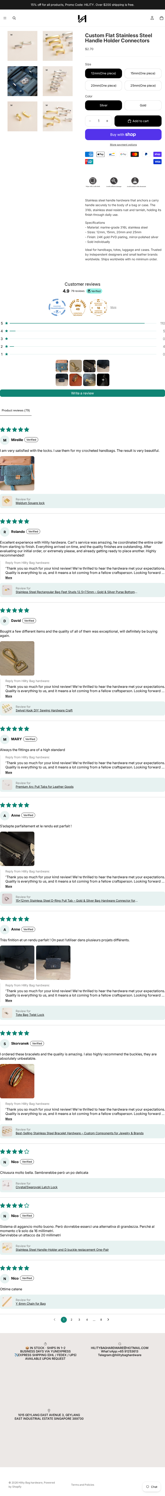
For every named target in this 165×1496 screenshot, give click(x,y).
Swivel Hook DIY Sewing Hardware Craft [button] (44, 710)
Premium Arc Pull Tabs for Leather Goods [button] (44, 786)
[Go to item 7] (89, 380)
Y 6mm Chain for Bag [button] (31, 1303)
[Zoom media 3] (22, 81)
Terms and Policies (82, 1484)
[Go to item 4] (103, 366)
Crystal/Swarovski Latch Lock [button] (37, 1187)
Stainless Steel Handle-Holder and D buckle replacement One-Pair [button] (62, 1249)
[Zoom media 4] (58, 81)
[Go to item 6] (75, 380)
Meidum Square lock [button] (30, 503)
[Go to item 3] (89, 366)
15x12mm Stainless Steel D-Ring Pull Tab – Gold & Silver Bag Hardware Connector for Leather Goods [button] (75, 900)
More (113, 307)
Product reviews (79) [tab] (16, 410)
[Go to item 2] (75, 366)
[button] (82, 323)
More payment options (123, 144)
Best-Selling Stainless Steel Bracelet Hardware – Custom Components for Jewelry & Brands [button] (80, 1133)
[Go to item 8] (103, 380)
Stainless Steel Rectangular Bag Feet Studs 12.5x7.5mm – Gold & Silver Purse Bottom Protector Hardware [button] (75, 592)
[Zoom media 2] (58, 46)
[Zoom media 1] (22, 46)
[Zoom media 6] (58, 116)
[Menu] (5, 18)
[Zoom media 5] (22, 116)
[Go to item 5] (62, 380)
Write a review (82, 393)
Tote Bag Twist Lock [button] (30, 1014)
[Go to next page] (109, 1320)
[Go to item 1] (62, 366)
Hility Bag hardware (30, 1482)
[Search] (14, 18)
